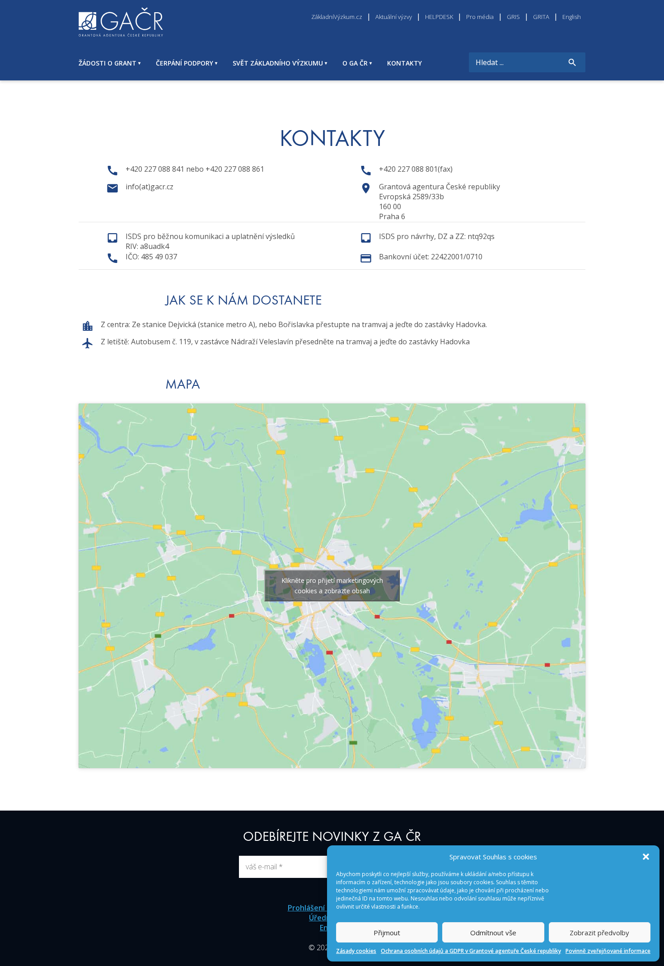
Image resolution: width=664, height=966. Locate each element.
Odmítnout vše (493, 932)
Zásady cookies (356, 951)
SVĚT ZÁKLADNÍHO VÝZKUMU (278, 63)
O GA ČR (355, 63)
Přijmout (387, 932)
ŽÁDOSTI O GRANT (107, 63)
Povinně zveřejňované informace (608, 951)
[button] (645, 856)
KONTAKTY (404, 63)
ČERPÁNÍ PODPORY (184, 63)
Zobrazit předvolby (599, 932)
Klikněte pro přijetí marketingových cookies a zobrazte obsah (332, 585)
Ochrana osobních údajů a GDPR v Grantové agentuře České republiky (471, 951)
